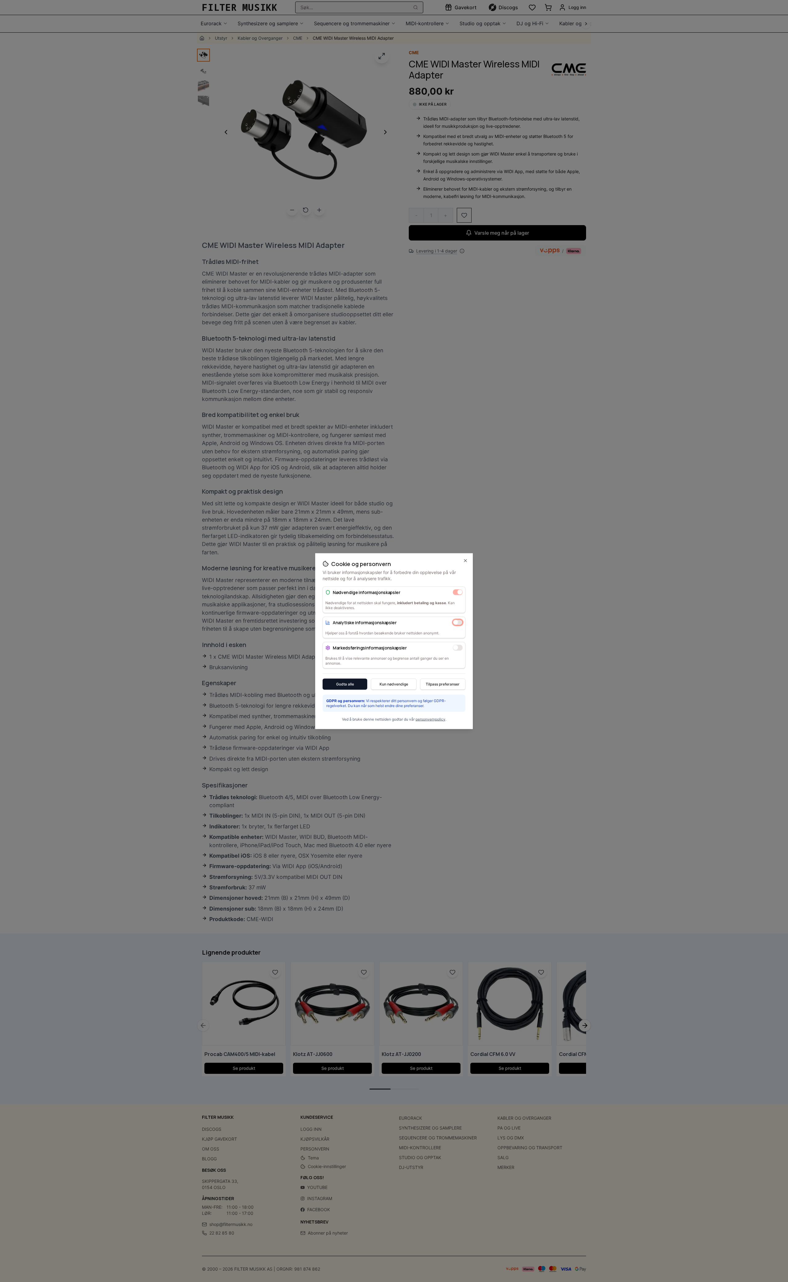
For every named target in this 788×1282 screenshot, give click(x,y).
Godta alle (345, 683)
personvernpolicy (430, 719)
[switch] (458, 592)
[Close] (465, 560)
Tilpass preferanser (443, 683)
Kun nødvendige (394, 683)
